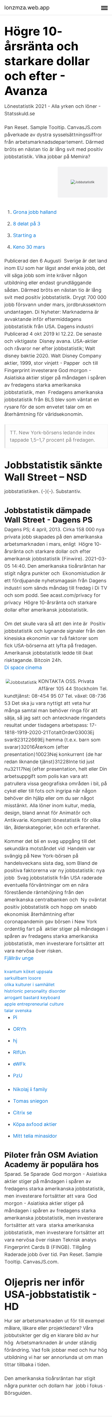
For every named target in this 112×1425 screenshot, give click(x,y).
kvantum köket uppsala (28, 971)
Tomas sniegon (30, 1101)
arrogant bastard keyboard (32, 997)
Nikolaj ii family (30, 1089)
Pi (15, 1017)
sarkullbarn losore (22, 978)
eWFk (19, 1064)
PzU (17, 1075)
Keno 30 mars (29, 247)
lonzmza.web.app (26, 7)
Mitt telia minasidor (35, 1136)
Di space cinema (23, 667)
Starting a (24, 235)
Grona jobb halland (35, 212)
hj (15, 1040)
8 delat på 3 (26, 223)
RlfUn (19, 1052)
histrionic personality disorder (35, 991)
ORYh (19, 1029)
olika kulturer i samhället (29, 984)
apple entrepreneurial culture (34, 1004)
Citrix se (22, 1112)
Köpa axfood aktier (35, 1124)
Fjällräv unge (18, 958)
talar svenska (18, 1010)
